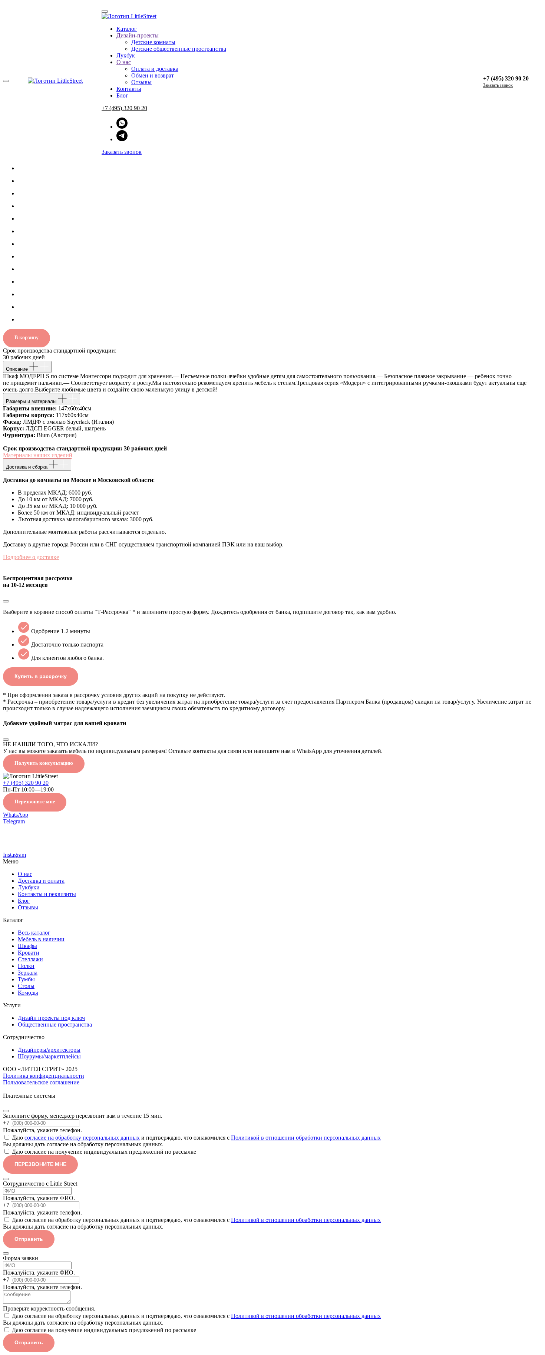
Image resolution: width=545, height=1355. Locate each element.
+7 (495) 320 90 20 (124, 108)
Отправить (28, 1239)
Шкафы (27, 946)
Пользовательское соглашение (41, 1082)
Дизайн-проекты (137, 35)
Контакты (128, 89)
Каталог (126, 29)
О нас (123, 62)
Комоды (28, 992)
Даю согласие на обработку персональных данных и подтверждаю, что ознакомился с (196, 1220)
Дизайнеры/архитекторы (49, 1050)
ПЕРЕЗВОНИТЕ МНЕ (40, 1164)
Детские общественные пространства (178, 49)
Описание (17, 369)
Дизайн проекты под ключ (51, 1018)
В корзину (26, 337)
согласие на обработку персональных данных (82, 1137)
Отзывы (141, 82)
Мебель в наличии (41, 939)
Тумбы (26, 979)
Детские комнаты (153, 42)
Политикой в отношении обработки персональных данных (306, 1137)
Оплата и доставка (154, 69)
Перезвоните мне (34, 801)
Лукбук (125, 55)
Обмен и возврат (152, 75)
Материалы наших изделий (37, 455)
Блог (122, 95)
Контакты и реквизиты (47, 894)
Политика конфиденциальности (43, 1076)
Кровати (28, 952)
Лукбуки (29, 887)
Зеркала (27, 972)
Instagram (14, 855)
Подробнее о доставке (31, 557)
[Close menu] (105, 11)
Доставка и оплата (41, 881)
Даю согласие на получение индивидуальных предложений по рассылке (104, 1152)
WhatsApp (15, 815)
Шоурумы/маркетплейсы (49, 1056)
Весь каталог (34, 932)
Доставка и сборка (27, 467)
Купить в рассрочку (40, 676)
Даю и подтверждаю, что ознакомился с (196, 1137)
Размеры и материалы (32, 401)
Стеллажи (30, 959)
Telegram (14, 821)
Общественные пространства (55, 1024)
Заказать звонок (122, 152)
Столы (26, 986)
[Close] (6, 1111)
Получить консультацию (43, 763)
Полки (26, 966)
